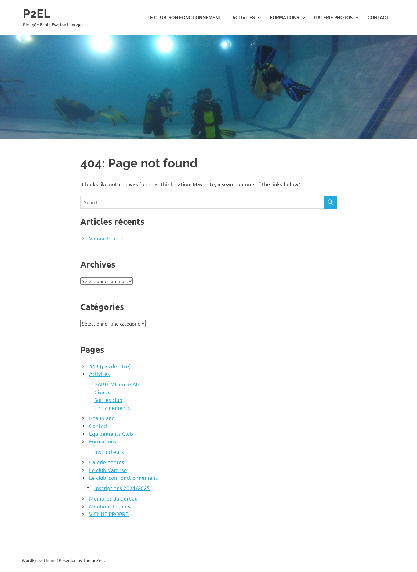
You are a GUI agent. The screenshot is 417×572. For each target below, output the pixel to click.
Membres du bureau (113, 498)
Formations (284, 17)
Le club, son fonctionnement (184, 17)
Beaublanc (101, 418)
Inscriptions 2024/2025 (122, 488)
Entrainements (112, 407)
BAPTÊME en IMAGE (118, 384)
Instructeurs (109, 451)
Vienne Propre (106, 238)
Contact (378, 17)
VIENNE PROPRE (109, 514)
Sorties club (108, 399)
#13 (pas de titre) (110, 366)
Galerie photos (333, 17)
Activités (243, 17)
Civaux (102, 392)
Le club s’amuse (108, 470)
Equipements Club (111, 433)
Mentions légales (109, 506)
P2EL (36, 13)
